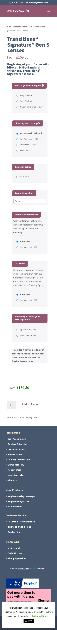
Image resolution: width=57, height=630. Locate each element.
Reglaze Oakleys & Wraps (21, 496)
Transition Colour (24, 193)
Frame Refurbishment (26, 214)
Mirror (25, 176)
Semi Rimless (26, 101)
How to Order (15, 454)
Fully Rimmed (26, 95)
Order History (15, 553)
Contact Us (14, 532)
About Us (12, 480)
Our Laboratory (16, 464)
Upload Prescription (29, 329)
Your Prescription (17, 438)
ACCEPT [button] (28, 621)
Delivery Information (19, 459)
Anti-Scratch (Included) (31, 133)
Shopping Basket (17, 558)
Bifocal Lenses (20, 26)
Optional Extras (23, 166)
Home (8, 26)
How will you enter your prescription (27, 318)
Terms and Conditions (19, 526)
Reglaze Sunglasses (18, 501)
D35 (30, 26)
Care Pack (20, 263)
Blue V (26, 150)
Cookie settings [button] (39, 616)
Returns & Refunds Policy (21, 521)
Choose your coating (26, 123)
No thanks (25, 241)
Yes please (28, 247)
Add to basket (31, 404)
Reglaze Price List (17, 444)
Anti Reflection (30, 139)
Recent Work (14, 469)
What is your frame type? (28, 85)
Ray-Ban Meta (15, 506)
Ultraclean (28, 144)
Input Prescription (28, 335)
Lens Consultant (16, 449)
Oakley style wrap (31, 106)
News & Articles (16, 475)
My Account (14, 548)
